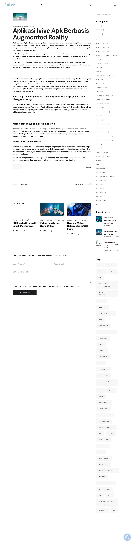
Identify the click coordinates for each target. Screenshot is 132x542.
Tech (15, 220)
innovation (104, 369)
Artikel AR (100, 43)
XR (97, 204)
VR (63, 220)
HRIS (98, 91)
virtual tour (105, 489)
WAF (110, 495)
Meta (98, 120)
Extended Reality (103, 75)
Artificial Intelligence (106, 38)
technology (104, 458)
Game (42, 220)
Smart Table (101, 156)
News (98, 148)
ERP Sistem (103, 325)
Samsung (103, 446)
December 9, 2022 (20, 26)
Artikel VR (100, 51)
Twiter (102, 477)
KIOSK (98, 108)
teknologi (103, 464)
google (102, 350)
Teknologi (23, 220)
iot (100, 390)
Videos (99, 172)
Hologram (71, 220)
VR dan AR (100, 188)
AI (97, 26)
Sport (98, 160)
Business (100, 63)
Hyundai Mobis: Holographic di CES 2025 (111, 245)
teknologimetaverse (108, 470)
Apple (101, 271)
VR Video (99, 192)
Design (99, 67)
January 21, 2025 (20, 219)
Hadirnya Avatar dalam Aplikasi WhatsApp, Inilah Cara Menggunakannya (49, 98)
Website (99, 200)
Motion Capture (103, 136)
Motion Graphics (106, 427)
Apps (32, 26)
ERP (97, 71)
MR (97, 144)
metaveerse (104, 402)
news (111, 433)
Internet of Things (104, 383)
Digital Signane (106, 313)
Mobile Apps (101, 132)
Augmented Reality (104, 55)
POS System (101, 152)
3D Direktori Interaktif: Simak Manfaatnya (110, 220)
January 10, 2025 (74, 219)
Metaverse (100, 124)
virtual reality (106, 483)
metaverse (103, 408)
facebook (103, 338)
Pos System (104, 439)
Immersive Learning (104, 96)
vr (100, 495)
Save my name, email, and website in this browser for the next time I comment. (47, 286)
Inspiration (101, 104)
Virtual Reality (53, 220)
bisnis (101, 301)
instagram (103, 375)
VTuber (99, 196)
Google (99, 83)
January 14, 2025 (47, 219)
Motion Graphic (103, 140)
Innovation (101, 100)
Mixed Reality (102, 128)
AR (97, 34)
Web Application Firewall (106, 503)
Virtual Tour (102, 180)
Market (99, 116)
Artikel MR (101, 47)
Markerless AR (102, 112)
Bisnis (98, 59)
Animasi (111, 265)
